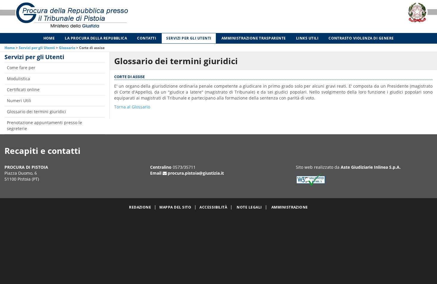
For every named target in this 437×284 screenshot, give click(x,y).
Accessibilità (213, 207)
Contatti (146, 38)
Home (49, 38)
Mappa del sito (175, 207)
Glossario (67, 47)
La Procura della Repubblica (96, 38)
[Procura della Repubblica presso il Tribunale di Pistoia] (91, 16)
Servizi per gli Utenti (188, 38)
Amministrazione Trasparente (253, 38)
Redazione (140, 207)
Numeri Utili (19, 100)
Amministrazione (289, 207)
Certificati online (23, 89)
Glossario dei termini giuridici (36, 111)
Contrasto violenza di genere (361, 38)
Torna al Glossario (132, 107)
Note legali (249, 207)
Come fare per (21, 67)
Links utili (307, 38)
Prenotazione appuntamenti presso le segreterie (44, 125)
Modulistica (18, 78)
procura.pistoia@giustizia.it (196, 173)
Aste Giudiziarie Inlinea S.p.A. (371, 167)
